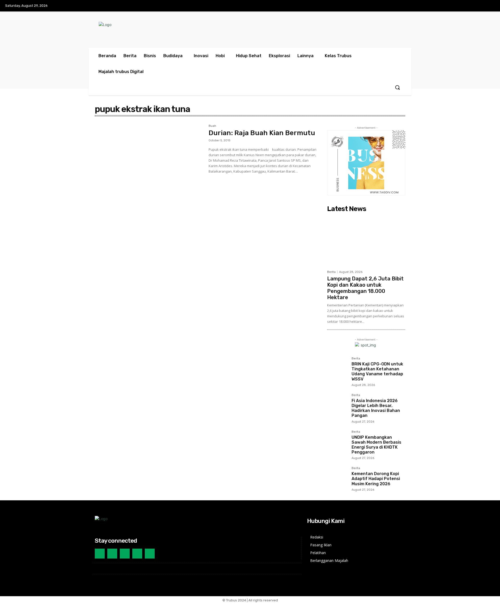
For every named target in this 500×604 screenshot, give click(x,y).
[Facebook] (467, 6)
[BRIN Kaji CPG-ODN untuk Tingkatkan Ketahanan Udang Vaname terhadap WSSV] (337, 367)
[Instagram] (478, 6)
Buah (212, 126)
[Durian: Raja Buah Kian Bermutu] (149, 160)
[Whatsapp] (150, 554)
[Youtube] (489, 6)
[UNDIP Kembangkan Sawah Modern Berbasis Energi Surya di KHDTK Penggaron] (337, 440)
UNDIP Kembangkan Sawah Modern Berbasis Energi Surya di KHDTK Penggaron (376, 445)
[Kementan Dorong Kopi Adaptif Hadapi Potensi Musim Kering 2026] (337, 477)
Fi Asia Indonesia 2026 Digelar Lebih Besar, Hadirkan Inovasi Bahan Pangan (376, 408)
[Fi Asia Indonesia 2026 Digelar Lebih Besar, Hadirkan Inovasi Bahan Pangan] (337, 404)
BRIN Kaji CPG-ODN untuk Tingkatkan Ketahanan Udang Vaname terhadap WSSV (377, 372)
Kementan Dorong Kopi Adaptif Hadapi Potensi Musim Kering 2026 (376, 478)
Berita (331, 272)
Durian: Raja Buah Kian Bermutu (262, 133)
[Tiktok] (125, 554)
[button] (397, 87)
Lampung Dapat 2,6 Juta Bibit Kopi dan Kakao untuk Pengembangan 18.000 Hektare (365, 287)
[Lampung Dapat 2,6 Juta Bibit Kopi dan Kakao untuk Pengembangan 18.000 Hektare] (366, 241)
